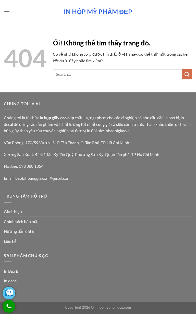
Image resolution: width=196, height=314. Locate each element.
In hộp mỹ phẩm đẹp (98, 11)
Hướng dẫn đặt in (19, 231)
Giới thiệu (13, 211)
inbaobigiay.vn (117, 130)
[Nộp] (187, 74)
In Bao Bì (11, 271)
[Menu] (7, 11)
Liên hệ (10, 241)
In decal (10, 280)
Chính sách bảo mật (21, 221)
